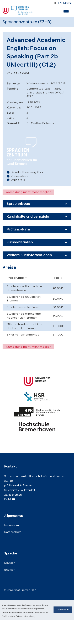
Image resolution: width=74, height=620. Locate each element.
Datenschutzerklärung (25, 616)
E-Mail (7, 499)
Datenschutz (12, 532)
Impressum (11, 525)
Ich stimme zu (63, 610)
